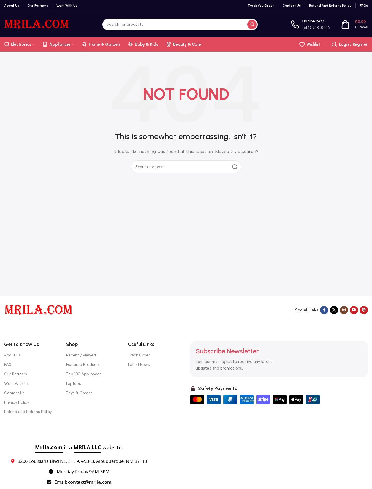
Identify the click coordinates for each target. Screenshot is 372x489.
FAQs (8, 364)
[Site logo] (36, 24)
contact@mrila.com (90, 482)
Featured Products (83, 364)
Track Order (139, 355)
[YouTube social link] (354, 310)
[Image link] (38, 309)
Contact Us (14, 393)
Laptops (73, 383)
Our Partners (15, 374)
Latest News (139, 364)
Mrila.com (49, 447)
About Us (12, 355)
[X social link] (334, 310)
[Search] (252, 24)
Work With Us (16, 383)
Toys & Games (79, 393)
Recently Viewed (81, 355)
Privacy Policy (16, 402)
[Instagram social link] (344, 310)
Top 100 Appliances (83, 374)
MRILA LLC (87, 447)
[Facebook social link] (324, 310)
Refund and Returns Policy (28, 411)
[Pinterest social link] (364, 310)
